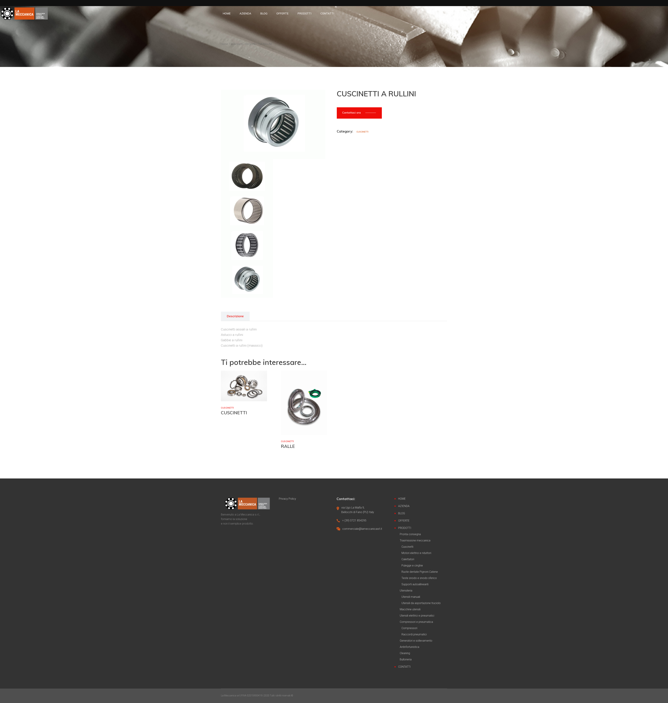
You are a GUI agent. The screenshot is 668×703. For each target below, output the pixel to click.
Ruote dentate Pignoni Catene (419, 571)
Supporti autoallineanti (414, 584)
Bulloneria (406, 659)
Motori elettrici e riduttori (416, 553)
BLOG (401, 513)
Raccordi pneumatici (414, 634)
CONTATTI (404, 666)
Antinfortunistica (409, 647)
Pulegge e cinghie (412, 565)
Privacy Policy (287, 498)
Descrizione (235, 316)
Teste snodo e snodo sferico (419, 578)
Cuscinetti (362, 131)
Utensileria (406, 590)
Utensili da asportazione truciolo (421, 603)
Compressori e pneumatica (416, 622)
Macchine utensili (410, 609)
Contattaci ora (351, 112)
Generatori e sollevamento (416, 640)
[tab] (235, 316)
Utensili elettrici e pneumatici (417, 615)
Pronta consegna (410, 534)
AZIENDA (403, 506)
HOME (402, 498)
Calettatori (407, 559)
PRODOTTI (404, 528)
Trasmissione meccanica (415, 540)
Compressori (409, 628)
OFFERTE (403, 520)
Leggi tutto (235, 397)
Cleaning (405, 653)
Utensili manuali (410, 596)
